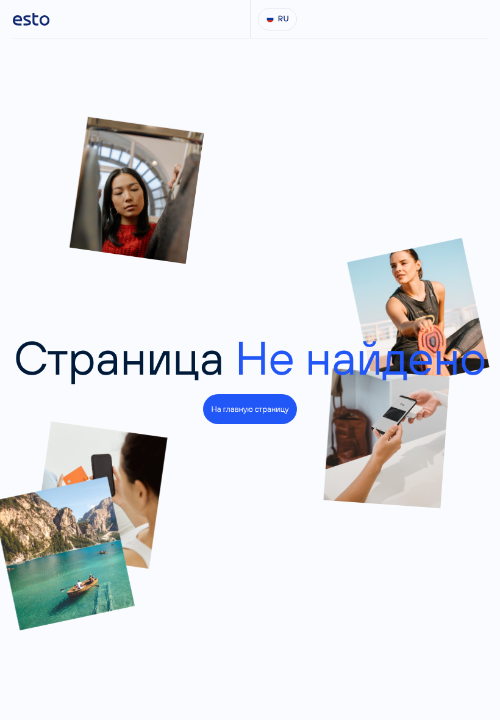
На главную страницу (249, 409)
